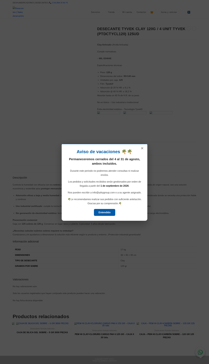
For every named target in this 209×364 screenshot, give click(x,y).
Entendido (105, 212)
